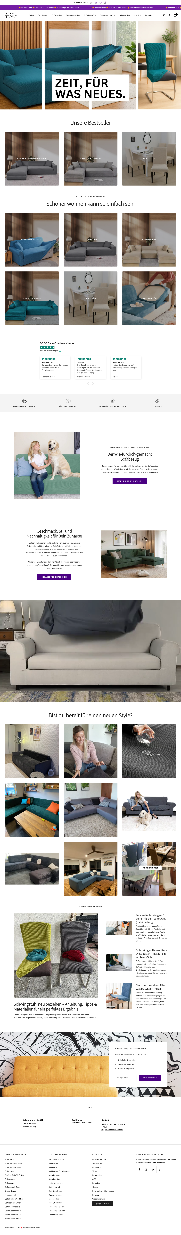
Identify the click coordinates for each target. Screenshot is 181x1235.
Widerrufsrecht (98, 1163)
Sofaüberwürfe (90, 15)
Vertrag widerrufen (103, 1204)
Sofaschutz (9, 1183)
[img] (92, 347)
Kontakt (148, 15)
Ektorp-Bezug (10, 1191)
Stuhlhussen (43, 15)
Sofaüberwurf (54, 1187)
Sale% (31, 15)
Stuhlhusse (53, 1167)
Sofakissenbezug (55, 1191)
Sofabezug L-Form (12, 1187)
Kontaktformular (99, 1159)
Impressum (96, 1167)
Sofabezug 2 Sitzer (13, 1203)
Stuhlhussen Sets (56, 1215)
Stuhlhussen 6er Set (13, 1211)
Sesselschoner (54, 1175)
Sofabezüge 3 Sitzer (57, 1207)
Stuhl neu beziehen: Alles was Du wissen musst (150, 987)
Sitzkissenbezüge (73, 15)
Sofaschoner (10, 1179)
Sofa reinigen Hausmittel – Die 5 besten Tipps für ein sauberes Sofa (151, 953)
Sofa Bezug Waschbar (14, 1199)
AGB (94, 1179)
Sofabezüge (57, 15)
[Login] (169, 15)
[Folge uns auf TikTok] (159, 1169)
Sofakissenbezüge (107, 15)
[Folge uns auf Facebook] (139, 1169)
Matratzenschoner (56, 1183)
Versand (95, 1171)
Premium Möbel (11, 1195)
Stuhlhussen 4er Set (13, 1215)
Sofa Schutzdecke (12, 1207)
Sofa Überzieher (55, 1203)
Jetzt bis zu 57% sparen (129, 481)
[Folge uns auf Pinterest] (153, 1169)
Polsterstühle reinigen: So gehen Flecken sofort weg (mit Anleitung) (151, 918)
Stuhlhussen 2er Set (13, 1218)
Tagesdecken (54, 1199)
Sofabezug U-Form (13, 1167)
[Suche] (164, 15)
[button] (88, 383)
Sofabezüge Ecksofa (13, 1163)
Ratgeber (96, 1183)
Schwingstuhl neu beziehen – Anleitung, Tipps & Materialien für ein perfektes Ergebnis (55, 1006)
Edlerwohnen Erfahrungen (103, 1191)
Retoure (95, 1195)
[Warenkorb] (175, 15)
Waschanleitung (98, 1199)
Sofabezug (9, 1159)
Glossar (95, 1187)
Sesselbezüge (54, 1179)
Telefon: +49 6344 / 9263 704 (113, 1124)
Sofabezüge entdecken (54, 577)
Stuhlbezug (53, 1163)
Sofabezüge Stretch (57, 1211)
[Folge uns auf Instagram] (146, 1169)
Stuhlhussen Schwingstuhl (59, 1171)
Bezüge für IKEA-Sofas (14, 1175)
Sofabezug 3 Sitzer (56, 1159)
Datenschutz (97, 1175)
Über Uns (137, 15)
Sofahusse (9, 1171)
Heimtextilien (124, 15)
